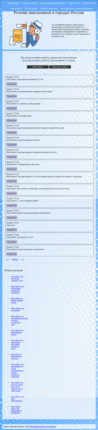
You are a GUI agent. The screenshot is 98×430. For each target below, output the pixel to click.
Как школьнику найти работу (53, 3)
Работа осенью (31, 8)
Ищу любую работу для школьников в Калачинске (16, 410)
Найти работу (14, 3)
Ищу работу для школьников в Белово (17, 332)
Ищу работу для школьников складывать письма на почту (17, 344)
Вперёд (15, 259)
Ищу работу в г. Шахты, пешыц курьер (17, 300)
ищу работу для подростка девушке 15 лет (17, 278)
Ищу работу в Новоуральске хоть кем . (16, 356)
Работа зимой (16, 8)
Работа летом (74, 3)
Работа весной (89, 3)
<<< (7, 259)
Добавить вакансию (49, 8)
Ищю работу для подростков (17, 309)
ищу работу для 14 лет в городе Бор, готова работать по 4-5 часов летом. (17, 387)
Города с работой (29, 3)
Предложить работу (60, 67)
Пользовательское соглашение (43, 426)
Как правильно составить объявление (76, 8)
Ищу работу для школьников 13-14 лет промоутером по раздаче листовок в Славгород (17, 370)
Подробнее (11, 84)
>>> (22, 259)
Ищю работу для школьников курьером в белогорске (17, 289)
